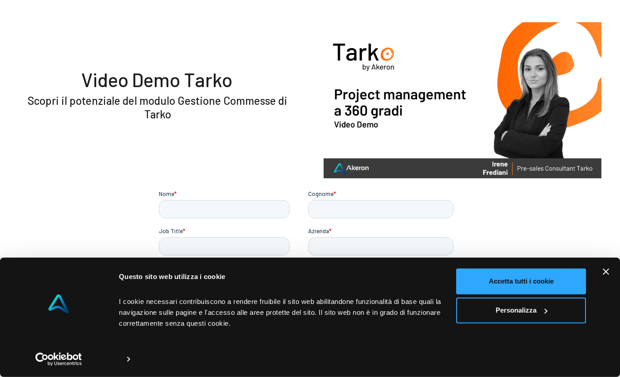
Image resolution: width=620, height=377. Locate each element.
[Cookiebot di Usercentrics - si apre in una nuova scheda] (58, 359)
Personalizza (516, 310)
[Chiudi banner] (606, 272)
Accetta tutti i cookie (521, 281)
